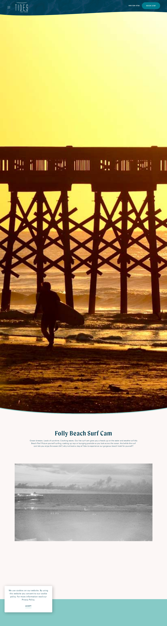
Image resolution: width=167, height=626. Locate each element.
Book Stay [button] (151, 5)
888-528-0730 (134, 5)
